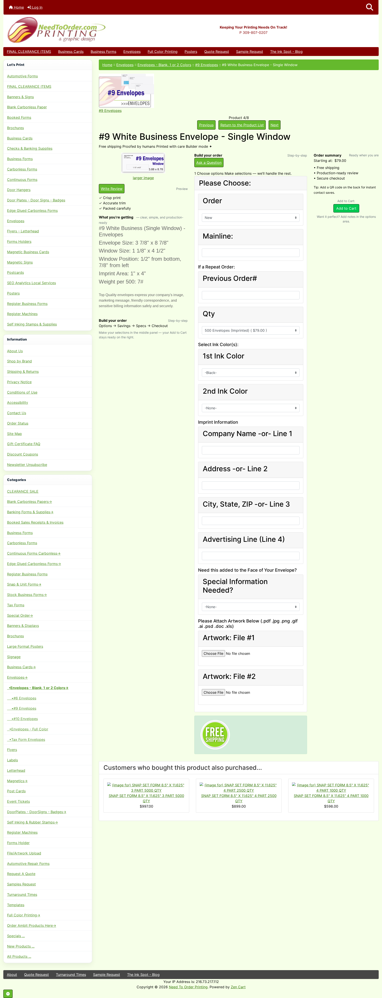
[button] (369, 7)
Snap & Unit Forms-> (24, 584)
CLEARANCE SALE (22, 491)
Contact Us (16, 413)
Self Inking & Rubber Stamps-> (32, 822)
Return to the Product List (242, 125)
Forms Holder (18, 843)
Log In (36, 7)
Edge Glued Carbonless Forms (32, 210)
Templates (15, 905)
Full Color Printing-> (23, 915)
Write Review (111, 188)
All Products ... (19, 956)
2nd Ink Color (225, 391)
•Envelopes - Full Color (27, 729)
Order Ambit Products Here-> (31, 925)
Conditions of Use (22, 392)
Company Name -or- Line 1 (247, 433)
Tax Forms (15, 605)
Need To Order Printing (188, 987)
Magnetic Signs (20, 262)
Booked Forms (19, 117)
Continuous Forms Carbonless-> (34, 553)
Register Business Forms (27, 303)
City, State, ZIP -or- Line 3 (246, 504)
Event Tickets (18, 801)
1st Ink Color (223, 356)
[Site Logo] (66, 30)
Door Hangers (19, 190)
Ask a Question (209, 162)
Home (18, 7)
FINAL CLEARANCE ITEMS (29, 51)
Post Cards (16, 791)
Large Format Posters (25, 646)
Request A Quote (21, 874)
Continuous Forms (22, 179)
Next (275, 125)
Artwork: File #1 (229, 638)
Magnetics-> (17, 781)
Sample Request (249, 51)
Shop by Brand (19, 361)
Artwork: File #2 (229, 676)
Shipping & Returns (23, 371)
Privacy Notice (19, 382)
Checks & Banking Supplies (29, 148)
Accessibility (17, 402)
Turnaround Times (22, 894)
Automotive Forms (22, 76)
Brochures (15, 128)
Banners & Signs (20, 97)
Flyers (12, 749)
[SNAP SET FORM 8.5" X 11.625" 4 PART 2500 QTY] (239, 787)
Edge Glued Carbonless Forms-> (34, 563)
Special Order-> (20, 615)
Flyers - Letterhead (23, 231)
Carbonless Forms (22, 169)
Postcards (15, 272)
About (12, 974)
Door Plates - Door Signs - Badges (36, 200)
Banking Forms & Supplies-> (30, 512)
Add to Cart (346, 208)
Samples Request (21, 884)
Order (212, 201)
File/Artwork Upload (24, 853)
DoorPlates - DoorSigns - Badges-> (36, 812)
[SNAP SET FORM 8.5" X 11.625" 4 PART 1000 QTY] (331, 787)
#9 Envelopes (206, 65)
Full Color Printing (163, 51)
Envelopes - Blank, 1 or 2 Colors (164, 65)
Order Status (17, 423)
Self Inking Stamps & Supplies (32, 324)
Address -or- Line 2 (235, 469)
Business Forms (103, 51)
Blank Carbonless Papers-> (29, 501)
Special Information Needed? (235, 585)
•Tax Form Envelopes (26, 739)
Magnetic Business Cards (28, 252)
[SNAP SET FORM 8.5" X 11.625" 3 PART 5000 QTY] (146, 787)
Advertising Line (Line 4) (244, 539)
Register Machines (22, 314)
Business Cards (71, 51)
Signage (14, 657)
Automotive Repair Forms (28, 863)
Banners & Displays (23, 625)
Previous (206, 125)
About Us (15, 351)
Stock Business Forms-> (27, 594)
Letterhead (16, 770)
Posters (191, 51)
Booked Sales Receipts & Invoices (35, 522)
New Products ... (20, 946)
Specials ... (16, 936)
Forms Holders (19, 241)
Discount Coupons (22, 454)
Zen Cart (238, 987)
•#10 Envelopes (22, 718)
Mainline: (218, 236)
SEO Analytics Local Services (31, 283)
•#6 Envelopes (21, 698)
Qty (209, 314)
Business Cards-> (21, 667)
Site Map (14, 433)
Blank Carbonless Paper (27, 107)
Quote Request (216, 51)
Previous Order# (230, 278)
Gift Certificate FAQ (23, 444)
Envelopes (132, 51)
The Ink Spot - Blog (286, 51)
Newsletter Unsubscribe (27, 464)
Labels (12, 760)
